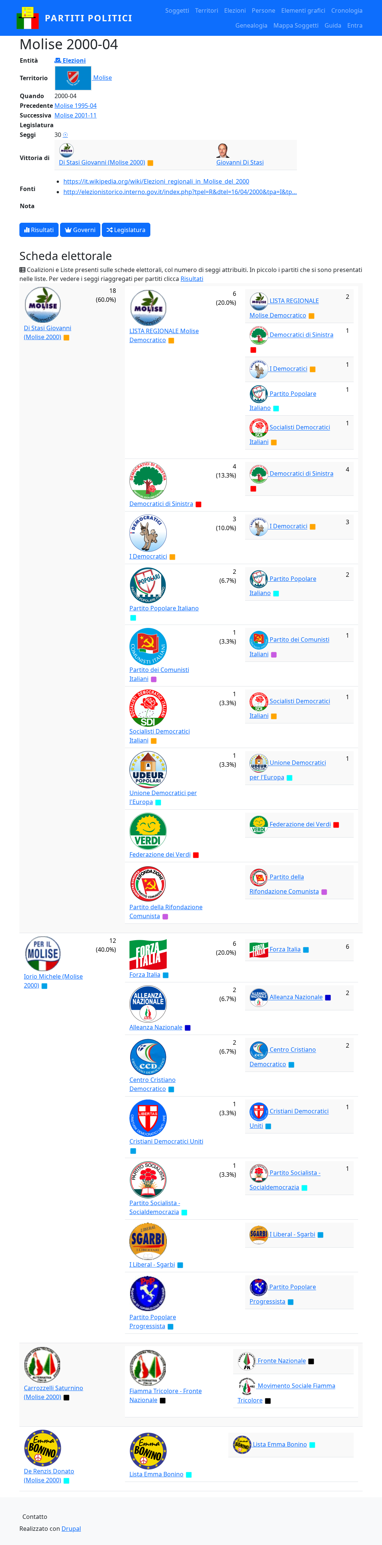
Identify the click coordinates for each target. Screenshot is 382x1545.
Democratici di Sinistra (302, 335)
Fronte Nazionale (282, 1361)
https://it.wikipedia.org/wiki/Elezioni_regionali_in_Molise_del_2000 (156, 181)
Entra (355, 25)
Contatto (34, 1517)
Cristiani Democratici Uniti (166, 1141)
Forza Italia (144, 974)
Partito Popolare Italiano (164, 608)
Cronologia (347, 10)
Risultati (41, 230)
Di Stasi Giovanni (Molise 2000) (102, 162)
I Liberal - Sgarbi (152, 1264)
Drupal (71, 1528)
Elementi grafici (303, 10)
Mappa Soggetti (296, 25)
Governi (84, 230)
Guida (333, 25)
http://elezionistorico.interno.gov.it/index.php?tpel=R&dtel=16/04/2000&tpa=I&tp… (180, 192)
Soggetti (177, 10)
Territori (206, 10)
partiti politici (88, 18)
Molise (102, 78)
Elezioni (235, 10)
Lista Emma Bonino (156, 1474)
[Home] (30, 18)
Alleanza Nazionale (155, 1027)
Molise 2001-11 (75, 115)
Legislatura (129, 230)
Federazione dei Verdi (160, 854)
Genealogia (251, 25)
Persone (263, 10)
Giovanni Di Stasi (240, 162)
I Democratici (288, 369)
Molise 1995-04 (75, 105)
